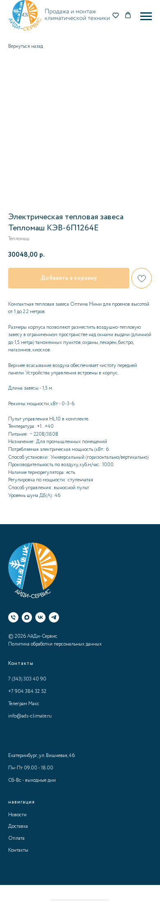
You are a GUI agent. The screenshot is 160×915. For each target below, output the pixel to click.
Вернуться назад (25, 46)
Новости (17, 814)
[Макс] (27, 617)
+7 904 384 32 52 (27, 691)
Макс (33, 703)
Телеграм (17, 703)
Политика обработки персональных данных (55, 644)
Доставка (18, 826)
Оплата (16, 838)
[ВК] (40, 617)
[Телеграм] (54, 617)
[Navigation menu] (146, 16)
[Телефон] (13, 617)
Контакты (18, 850)
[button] (115, 16)
